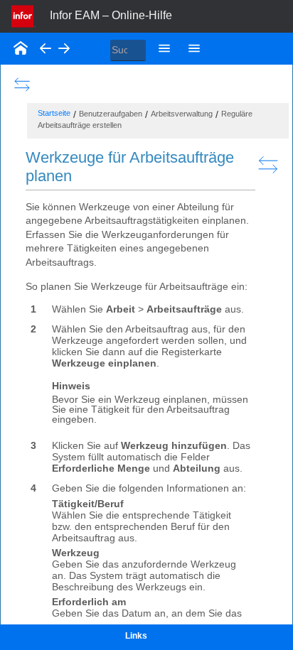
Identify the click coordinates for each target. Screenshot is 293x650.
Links (136, 636)
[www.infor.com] (23, 15)
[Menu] (164, 48)
